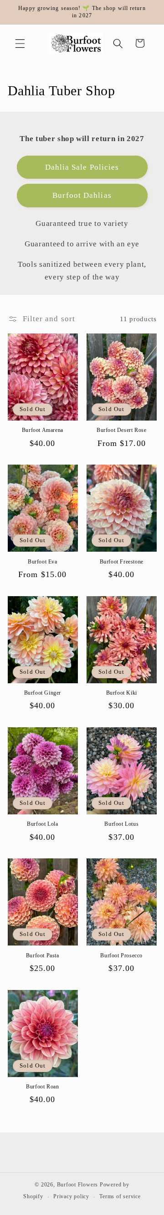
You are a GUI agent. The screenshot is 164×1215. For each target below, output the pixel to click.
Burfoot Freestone (122, 562)
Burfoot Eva (42, 562)
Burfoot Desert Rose (121, 430)
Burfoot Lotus (121, 824)
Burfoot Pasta (42, 955)
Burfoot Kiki (121, 693)
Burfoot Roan (42, 1086)
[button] (20, 43)
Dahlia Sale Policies (82, 167)
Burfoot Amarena (42, 430)
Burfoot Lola (42, 824)
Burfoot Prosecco (121, 955)
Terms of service (119, 1196)
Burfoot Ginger (42, 693)
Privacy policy (71, 1196)
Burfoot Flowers (77, 1184)
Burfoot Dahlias (82, 195)
